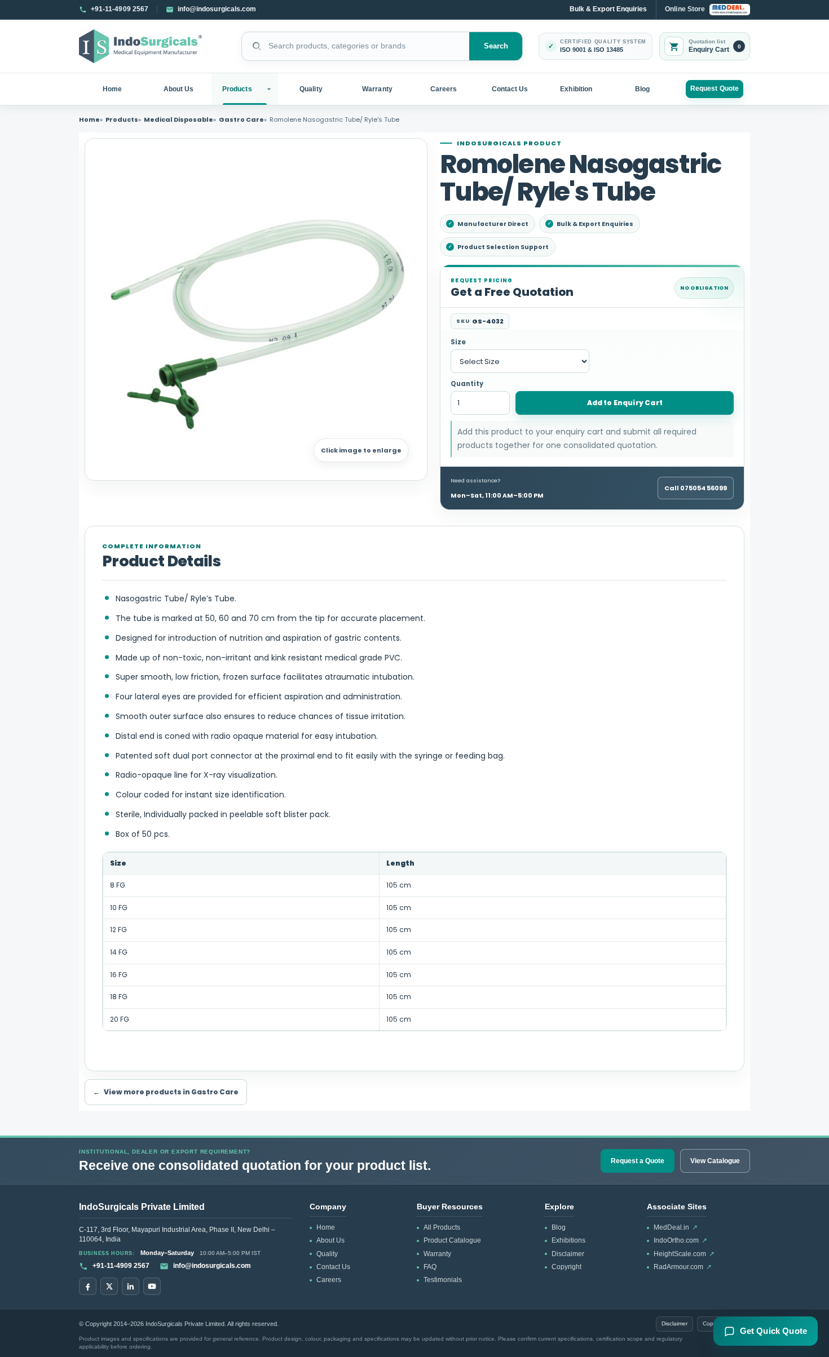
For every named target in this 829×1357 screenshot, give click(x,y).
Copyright (566, 1266)
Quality (310, 89)
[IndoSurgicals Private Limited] (140, 46)
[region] (414, 942)
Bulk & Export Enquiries (608, 9)
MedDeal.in (676, 1227)
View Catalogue (715, 1161)
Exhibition (576, 89)
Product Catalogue (452, 1240)
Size (458, 342)
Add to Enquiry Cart (625, 402)
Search (496, 46)
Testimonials (443, 1279)
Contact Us (510, 89)
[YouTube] (152, 1286)
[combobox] (355, 46)
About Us (179, 89)
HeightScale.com (684, 1253)
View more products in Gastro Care (166, 1092)
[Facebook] (87, 1286)
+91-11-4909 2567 (120, 1265)
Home (112, 89)
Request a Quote (637, 1161)
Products (237, 89)
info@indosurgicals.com (212, 1265)
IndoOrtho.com (680, 1240)
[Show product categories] (270, 89)
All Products (442, 1227)
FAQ (430, 1266)
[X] (109, 1286)
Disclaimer (568, 1253)
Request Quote (714, 88)
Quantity (467, 384)
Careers (443, 89)
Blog (642, 89)
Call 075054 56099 (695, 488)
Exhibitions (568, 1240)
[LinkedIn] (130, 1286)
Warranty (377, 89)
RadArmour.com (683, 1266)
